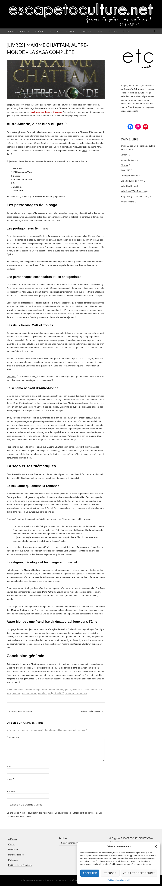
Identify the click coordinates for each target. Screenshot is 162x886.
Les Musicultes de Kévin (132, 181)
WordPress (59, 880)
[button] (155, 846)
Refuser (110, 873)
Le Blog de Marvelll (129, 175)
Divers (113, 31)
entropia (59, 689)
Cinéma (39, 31)
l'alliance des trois (80, 689)
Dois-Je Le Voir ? (128, 160)
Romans (28, 689)
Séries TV (85, 31)
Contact (11, 844)
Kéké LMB (125, 170)
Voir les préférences (139, 873)
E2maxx (124, 165)
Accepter (90, 873)
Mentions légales (16, 855)
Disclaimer (13, 849)
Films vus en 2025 (18, 31)
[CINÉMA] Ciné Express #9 (92, 712)
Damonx (124, 155)
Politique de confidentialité (118, 880)
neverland (42, 693)
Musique (55, 31)
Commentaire (13, 737)
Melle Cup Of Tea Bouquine (133, 191)
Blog (126, 31)
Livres (70, 31)
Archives (63, 838)
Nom (9, 766)
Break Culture (127, 146)
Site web (11, 791)
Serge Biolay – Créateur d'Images (136, 196)
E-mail (10, 779)
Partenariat (13, 860)
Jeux (100, 31)
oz (49, 693)
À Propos (12, 839)
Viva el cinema (127, 202)
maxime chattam (29, 693)
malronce (16, 693)
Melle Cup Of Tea (129, 186)
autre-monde (49, 689)
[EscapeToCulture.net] (81, 14)
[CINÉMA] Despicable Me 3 (19, 712)
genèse (68, 689)
